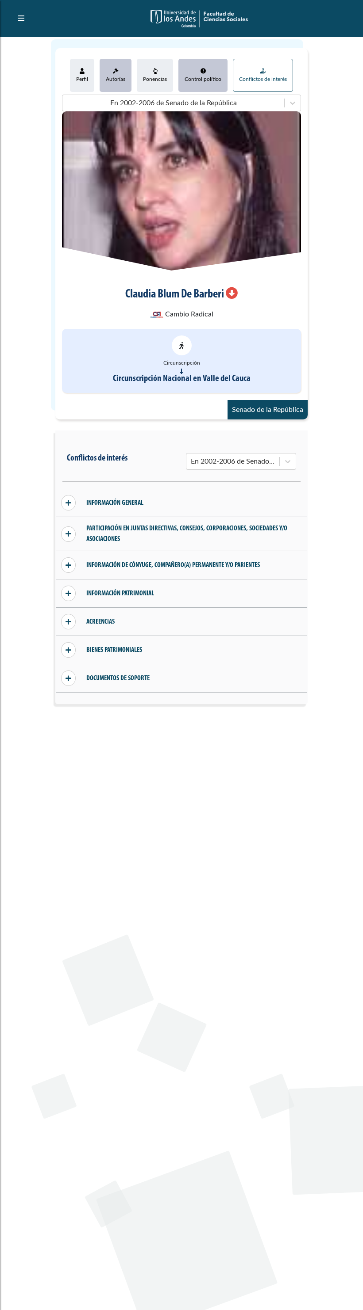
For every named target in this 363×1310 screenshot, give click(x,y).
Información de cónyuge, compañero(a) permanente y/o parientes (173, 565)
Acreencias (100, 621)
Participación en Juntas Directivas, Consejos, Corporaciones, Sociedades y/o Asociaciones (186, 534)
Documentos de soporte (118, 678)
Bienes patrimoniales (114, 650)
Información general (114, 502)
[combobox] (68, 103)
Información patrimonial (120, 593)
